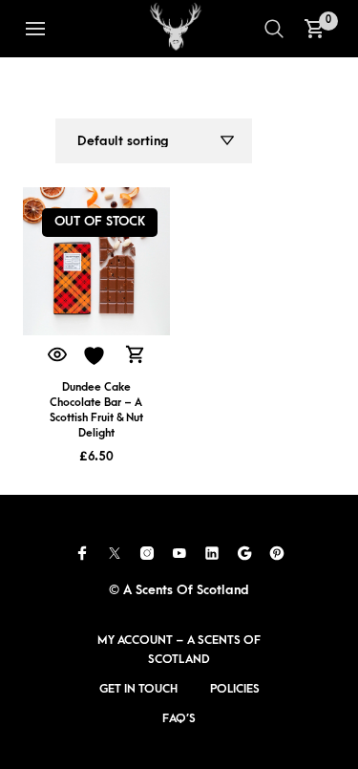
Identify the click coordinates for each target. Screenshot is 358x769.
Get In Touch (138, 688)
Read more (135, 355)
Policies (235, 688)
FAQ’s (179, 718)
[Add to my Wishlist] (96, 356)
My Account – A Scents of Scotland (179, 649)
